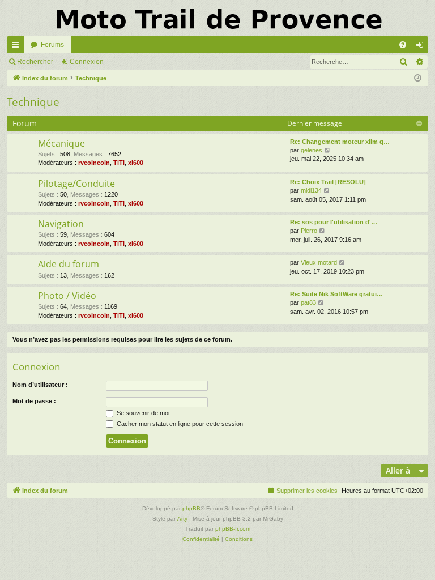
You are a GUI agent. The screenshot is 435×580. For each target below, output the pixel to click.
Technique (33, 102)
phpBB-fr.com (232, 529)
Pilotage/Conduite (76, 183)
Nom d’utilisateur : (40, 384)
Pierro (309, 230)
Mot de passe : (34, 401)
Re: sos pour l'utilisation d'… (333, 222)
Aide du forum (68, 264)
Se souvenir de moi (142, 413)
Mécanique (61, 143)
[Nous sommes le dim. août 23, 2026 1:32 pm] (417, 78)
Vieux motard (319, 262)
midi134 (311, 190)
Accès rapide (17, 47)
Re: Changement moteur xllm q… (340, 141)
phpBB (191, 508)
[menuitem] (402, 44)
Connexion (87, 62)
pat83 (308, 302)
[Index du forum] (217, 18)
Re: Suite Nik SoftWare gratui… (336, 294)
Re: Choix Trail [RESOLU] (328, 181)
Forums (52, 45)
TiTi (119, 162)
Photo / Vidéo (67, 295)
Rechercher (35, 62)
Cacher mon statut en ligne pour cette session (179, 423)
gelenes (311, 150)
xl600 (135, 162)
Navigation (61, 224)
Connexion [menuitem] (422, 47)
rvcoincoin (94, 162)
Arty (182, 518)
